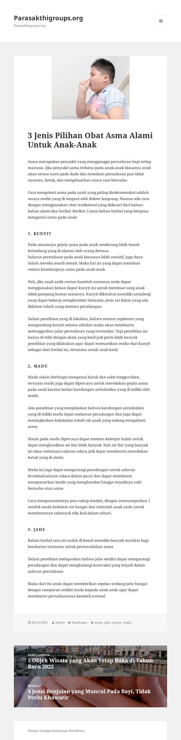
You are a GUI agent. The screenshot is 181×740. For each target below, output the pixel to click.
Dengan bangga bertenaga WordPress (56, 731)
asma (98, 622)
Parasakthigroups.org (48, 17)
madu (127, 622)
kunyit (116, 622)
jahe (107, 622)
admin (60, 622)
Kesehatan (79, 622)
